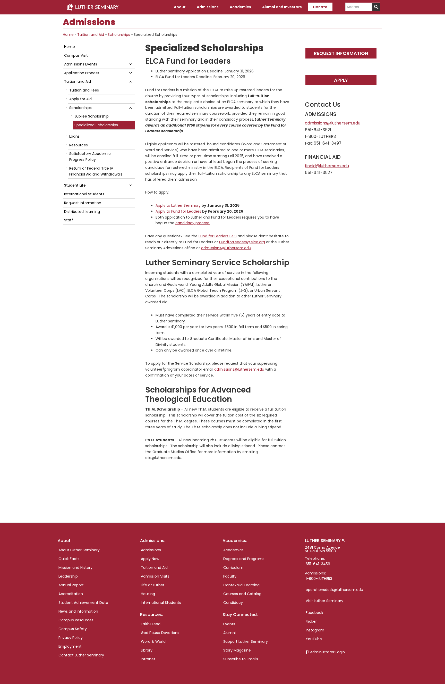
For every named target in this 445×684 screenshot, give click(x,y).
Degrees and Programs (243, 558)
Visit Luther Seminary (324, 600)
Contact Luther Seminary (81, 655)
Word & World (153, 641)
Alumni (229, 632)
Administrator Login (327, 652)
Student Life (75, 185)
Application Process (81, 73)
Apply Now (150, 558)
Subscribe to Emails (240, 659)
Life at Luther (152, 585)
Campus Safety (72, 628)
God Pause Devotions (160, 632)
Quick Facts (69, 558)
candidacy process (192, 223)
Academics (233, 550)
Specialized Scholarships (96, 125)
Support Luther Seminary (245, 641)
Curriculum (233, 567)
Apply (341, 80)
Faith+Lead (150, 624)
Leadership (68, 576)
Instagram (315, 630)
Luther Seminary (92, 7)
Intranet (148, 659)
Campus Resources (75, 620)
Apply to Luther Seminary (178, 205)
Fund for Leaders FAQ (218, 236)
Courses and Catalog (242, 593)
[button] (130, 64)
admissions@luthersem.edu (239, 369)
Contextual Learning (241, 585)
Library (146, 650)
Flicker (311, 621)
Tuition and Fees (84, 90)
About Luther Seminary (79, 550)
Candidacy (233, 602)
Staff (68, 220)
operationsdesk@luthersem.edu (334, 589)
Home (68, 34)
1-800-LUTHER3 (319, 578)
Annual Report (71, 585)
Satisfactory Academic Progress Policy (90, 156)
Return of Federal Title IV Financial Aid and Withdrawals (95, 171)
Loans (74, 136)
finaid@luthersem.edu (327, 166)
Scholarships (119, 34)
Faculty (229, 576)
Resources (78, 145)
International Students (84, 194)
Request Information (341, 53)
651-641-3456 (318, 563)
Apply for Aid (80, 99)
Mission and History (75, 567)
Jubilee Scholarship (91, 116)
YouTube (314, 638)
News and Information (78, 611)
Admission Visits (155, 576)
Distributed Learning (82, 211)
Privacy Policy (70, 637)
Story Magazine (237, 650)
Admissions (151, 550)
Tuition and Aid (90, 34)
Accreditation (70, 593)
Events (229, 624)
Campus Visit (76, 55)
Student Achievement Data (83, 602)
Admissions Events (80, 64)
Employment (70, 646)
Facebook (314, 612)
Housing (148, 593)
